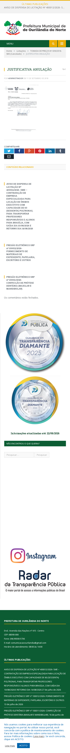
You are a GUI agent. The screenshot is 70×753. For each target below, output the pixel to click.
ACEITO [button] (23, 745)
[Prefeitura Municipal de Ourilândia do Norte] (35, 27)
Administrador (15, 78)
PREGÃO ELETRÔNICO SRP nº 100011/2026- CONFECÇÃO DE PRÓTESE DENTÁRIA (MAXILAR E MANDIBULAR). (20, 282)
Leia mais (39, 736)
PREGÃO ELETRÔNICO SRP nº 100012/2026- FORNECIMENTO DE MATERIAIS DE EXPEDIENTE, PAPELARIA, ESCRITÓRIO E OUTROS (36, 7)
